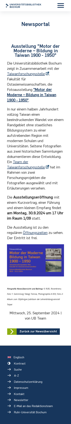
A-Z (16, 375)
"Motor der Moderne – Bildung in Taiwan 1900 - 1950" (31, 94)
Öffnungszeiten (35, 232)
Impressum (21, 388)
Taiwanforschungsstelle (26, 74)
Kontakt (19, 394)
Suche (18, 369)
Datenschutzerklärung (28, 382)
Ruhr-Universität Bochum (30, 412)
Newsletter (21, 400)
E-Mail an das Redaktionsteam (33, 406)
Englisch (19, 357)
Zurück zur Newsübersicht (38, 331)
